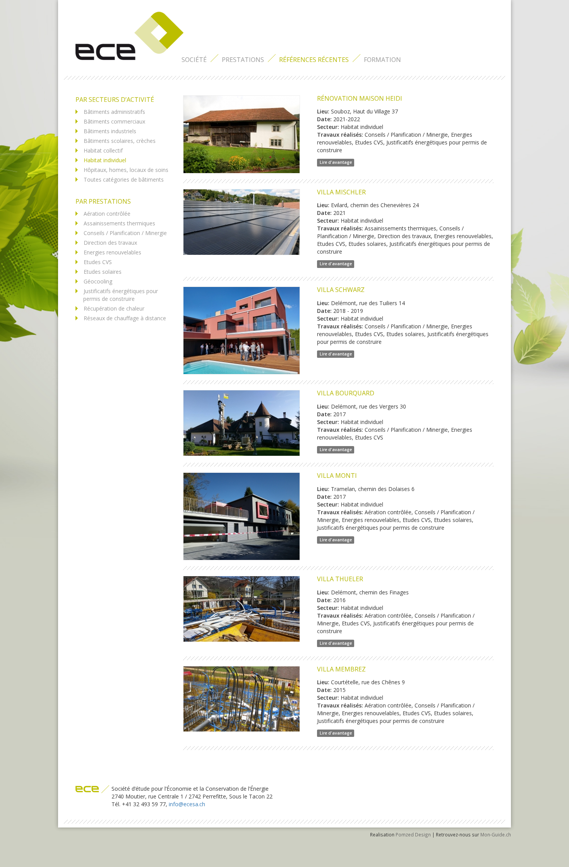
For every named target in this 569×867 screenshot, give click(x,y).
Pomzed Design (413, 834)
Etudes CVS (98, 262)
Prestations (243, 59)
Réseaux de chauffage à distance (125, 318)
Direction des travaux (110, 242)
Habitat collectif (103, 150)
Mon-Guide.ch (495, 834)
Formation (382, 59)
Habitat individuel (105, 160)
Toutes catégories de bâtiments (124, 179)
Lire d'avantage (336, 162)
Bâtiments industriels (110, 131)
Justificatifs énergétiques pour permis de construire (120, 294)
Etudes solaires (103, 271)
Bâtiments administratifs (114, 111)
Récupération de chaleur (114, 308)
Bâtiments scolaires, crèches (120, 140)
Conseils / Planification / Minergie (125, 233)
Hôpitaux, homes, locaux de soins (126, 169)
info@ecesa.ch (187, 804)
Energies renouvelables (112, 252)
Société (194, 59)
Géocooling (98, 281)
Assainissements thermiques (119, 223)
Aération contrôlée (107, 213)
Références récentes (314, 59)
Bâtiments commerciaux (114, 121)
